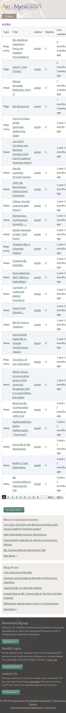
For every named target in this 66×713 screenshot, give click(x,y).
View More (10, 609)
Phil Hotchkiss (32, 700)
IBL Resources (20, 106)
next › (51, 497)
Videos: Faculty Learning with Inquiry (21, 205)
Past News (9, 555)
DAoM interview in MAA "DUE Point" (21, 234)
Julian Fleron (18, 700)
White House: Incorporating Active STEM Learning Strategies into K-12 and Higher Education (21, 384)
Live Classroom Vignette (18, 572)
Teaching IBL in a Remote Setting (21, 249)
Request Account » (12, 666)
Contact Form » (11, 692)
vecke (37, 48)
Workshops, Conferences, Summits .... (20, 220)
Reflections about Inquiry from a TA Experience (31, 603)
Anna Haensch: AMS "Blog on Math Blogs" (21, 277)
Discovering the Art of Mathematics (27, 707)
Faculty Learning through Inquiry (21, 173)
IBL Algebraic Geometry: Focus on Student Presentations (20, 48)
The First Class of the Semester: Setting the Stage (21, 127)
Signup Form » (10, 641)
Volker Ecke (45, 700)
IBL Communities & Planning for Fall (25, 550)
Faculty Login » (14, 509)
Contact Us (50, 707)
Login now (52, 659)
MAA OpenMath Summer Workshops (25, 534)
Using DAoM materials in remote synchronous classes (20, 343)
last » (59, 497)
